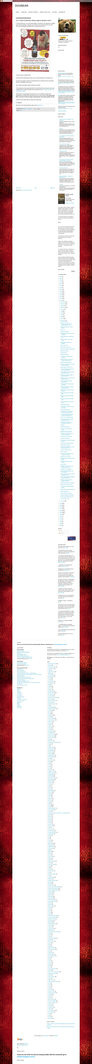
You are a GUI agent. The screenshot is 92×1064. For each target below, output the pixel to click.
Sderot (49, 934)
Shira (68, 553)
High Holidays (51, 790)
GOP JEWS (50, 776)
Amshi (49, 678)
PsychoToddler (61, 562)
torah (49, 983)
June (62, 313)
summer (50, 962)
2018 (61, 287)
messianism (50, 848)
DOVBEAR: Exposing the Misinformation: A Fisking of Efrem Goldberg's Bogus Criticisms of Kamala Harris (66, 92)
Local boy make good (65, 438)
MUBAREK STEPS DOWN (66, 431)
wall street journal (52, 992)
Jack (63, 597)
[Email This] (34, 108)
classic (49, 727)
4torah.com (40, 105)
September (63, 307)
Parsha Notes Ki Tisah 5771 (66, 367)
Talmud (49, 963)
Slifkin (18, 703)
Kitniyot (49, 821)
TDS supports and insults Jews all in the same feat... (67, 474)
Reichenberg (51, 920)
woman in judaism (52, 1000)
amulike (50, 679)
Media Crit (50, 843)
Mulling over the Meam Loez (23, 681)
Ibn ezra (50, 800)
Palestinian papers (52, 880)
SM (49, 959)
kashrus (50, 817)
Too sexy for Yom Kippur (64, 144)
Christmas (50, 726)
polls (49, 909)
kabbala (50, 814)
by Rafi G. (50, 715)
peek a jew (50, 898)
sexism (49, 942)
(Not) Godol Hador (52, 663)
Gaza (49, 768)
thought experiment (52, 973)
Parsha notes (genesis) (53, 889)
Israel (21, 110)
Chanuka (50, 721)
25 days (50, 665)
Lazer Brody (61, 592)
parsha (49, 883)
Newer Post (18, 187)
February (63, 320)
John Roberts (51, 809)
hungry (49, 796)
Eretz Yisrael (51, 752)
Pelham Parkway (51, 899)
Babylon (50, 689)
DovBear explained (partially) (23, 652)
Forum (49, 764)
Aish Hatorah (51, 676)
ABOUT (17, 12)
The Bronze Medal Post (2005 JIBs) (24, 657)
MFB (49, 849)
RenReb (72, 576)
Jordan (49, 811)
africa (49, 670)
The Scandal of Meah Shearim (66, 443)
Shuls (49, 957)
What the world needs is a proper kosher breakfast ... (67, 365)
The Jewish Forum (52, 968)
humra (49, 795)
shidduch (50, 952)
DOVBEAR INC (62, 12)
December (63, 302)
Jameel (49, 806)
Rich (59, 95)
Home (35, 187)
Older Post (52, 187)
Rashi (18, 690)
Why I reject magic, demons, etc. (24, 677)
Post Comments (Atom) (27, 190)
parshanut (50, 893)
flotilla (49, 761)
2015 (61, 293)
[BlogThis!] (35, 108)
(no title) (61, 128)
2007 (61, 508)
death (49, 739)
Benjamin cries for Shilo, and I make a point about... (66, 467)
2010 (61, 503)
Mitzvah (50, 857)
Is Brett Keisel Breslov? (65, 445)
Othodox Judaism (52, 874)
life (48, 838)
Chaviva (63, 617)
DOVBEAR (21, 5)
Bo (48, 705)
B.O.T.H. (50, 687)
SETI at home (51, 941)
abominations (51, 668)
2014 (61, 294)
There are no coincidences (54, 971)
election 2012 (51, 747)
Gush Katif (50, 782)
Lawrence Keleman (52, 832)
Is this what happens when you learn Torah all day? (67, 369)
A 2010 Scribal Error (63, 167)
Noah (49, 865)
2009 (61, 505)
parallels (50, 882)
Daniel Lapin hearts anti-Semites (67, 482)
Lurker (49, 840)
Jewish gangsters (52, 808)
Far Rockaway (51, 756)
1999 (61, 523)
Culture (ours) (51, 735)
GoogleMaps (51, 774)
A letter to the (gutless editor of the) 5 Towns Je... (67, 375)
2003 (61, 516)
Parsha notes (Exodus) (53, 888)
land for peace (51, 830)
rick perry (50, 925)
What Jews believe (64, 350)
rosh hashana (51, 928)
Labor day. (50, 829)
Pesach (49, 902)
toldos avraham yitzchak (53, 981)
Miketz (49, 853)
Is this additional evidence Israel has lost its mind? (67, 372)
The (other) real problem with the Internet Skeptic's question (66, 160)
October (62, 305)
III (30, 658)
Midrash (18, 689)
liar (49, 837)
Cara (69, 608)
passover (50, 894)
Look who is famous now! (65, 449)
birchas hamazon (52, 700)
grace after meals (52, 777)
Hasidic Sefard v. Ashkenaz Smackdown (25, 678)
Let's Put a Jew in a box (22, 685)
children (50, 724)
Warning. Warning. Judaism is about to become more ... (66, 360)
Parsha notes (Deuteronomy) (54, 886)
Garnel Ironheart (62, 73)
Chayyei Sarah (64, 566)
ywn (49, 1015)
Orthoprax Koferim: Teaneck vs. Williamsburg (26, 673)
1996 (61, 525)
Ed (48, 745)
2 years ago (63, 92)
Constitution (50, 732)
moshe (49, 859)
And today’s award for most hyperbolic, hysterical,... (66, 423)
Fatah (49, 758)
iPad (49, 803)
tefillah (49, 965)
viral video (50, 989)
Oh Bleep (62, 425)
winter (49, 997)
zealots (49, 1016)
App (49, 684)
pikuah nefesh (51, 906)
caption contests (51, 719)
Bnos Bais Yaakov (52, 703)
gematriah (50, 769)
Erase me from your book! (66, 436)
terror (49, 967)
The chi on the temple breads (66, 417)
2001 (61, 519)
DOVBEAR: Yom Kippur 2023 (63, 108)
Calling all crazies (63, 151)
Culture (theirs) (51, 737)
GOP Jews (19, 706)
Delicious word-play (64, 331)
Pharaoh (50, 904)
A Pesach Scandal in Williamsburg (67, 349)
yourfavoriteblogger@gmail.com (63, 654)
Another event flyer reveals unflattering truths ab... (66, 324)
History (49, 793)
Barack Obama (51, 692)
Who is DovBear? (20, 650)
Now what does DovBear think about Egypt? (66, 471)
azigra (49, 686)
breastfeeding (51, 707)
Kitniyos (50, 819)
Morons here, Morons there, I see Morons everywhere (28, 682)
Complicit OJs (51, 731)
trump (49, 984)
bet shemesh (51, 694)
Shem (49, 951)
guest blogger (51, 779)
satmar (49, 933)
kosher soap (50, 825)
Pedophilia (50, 896)
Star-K (49, 960)
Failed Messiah (51, 755)
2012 (61, 298)
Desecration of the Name (53, 742)
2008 (61, 507)
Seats (49, 936)
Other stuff (19, 707)
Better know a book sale (65, 347)
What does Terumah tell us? (66, 484)
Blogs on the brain (64, 321)
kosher (49, 822)
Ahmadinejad (51, 675)
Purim (49, 912)
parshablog (50, 891)
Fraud (49, 766)
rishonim (50, 926)
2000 (61, 521)
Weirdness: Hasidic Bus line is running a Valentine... (66, 434)
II (29, 658)
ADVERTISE (24, 12)
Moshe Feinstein (51, 861)
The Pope (19, 694)
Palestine (50, 878)
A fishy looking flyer (64, 491)
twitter (49, 987)
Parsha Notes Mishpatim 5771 (66, 496)
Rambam (19, 702)
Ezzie (59, 601)
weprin (49, 995)
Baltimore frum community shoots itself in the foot (67, 378)
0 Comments (29, 108)
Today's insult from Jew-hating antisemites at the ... (66, 420)
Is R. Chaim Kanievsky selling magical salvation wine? (66, 415)
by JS (49, 713)
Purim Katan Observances (66, 362)
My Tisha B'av (20, 669)
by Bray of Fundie (52, 708)
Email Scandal (51, 748)
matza (49, 841)
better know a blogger (53, 697)
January (62, 501)
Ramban (19, 691)
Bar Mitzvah (50, 691)
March (62, 318)
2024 (61, 278)
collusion (50, 729)
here (67, 650)
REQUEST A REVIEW (33, 12)
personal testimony (52, 901)
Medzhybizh (50, 845)
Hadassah (60, 621)
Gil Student (66, 570)
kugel (49, 827)
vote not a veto (51, 991)
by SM (49, 716)
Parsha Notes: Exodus (22, 663)
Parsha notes (51, 885)
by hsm (49, 711)
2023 (61, 280)
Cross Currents (20, 700)
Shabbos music (51, 947)
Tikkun (49, 975)
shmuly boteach (51, 955)
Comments (62, 533)
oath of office (51, 870)
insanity (49, 801)
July (62, 311)
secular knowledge (52, 938)
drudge (49, 743)
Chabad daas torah (64, 354)
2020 (61, 285)
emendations (51, 750)
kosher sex (50, 824)
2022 (61, 281)
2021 (61, 283)
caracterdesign (45, 1035)
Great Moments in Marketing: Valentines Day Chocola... (66, 412)
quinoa (49, 914)
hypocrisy (50, 798)
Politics (49, 907)
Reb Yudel (65, 547)
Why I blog (19, 653)
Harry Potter (19, 695)
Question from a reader (65, 456)
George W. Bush (20, 696)
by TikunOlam (51, 718)
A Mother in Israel (52, 666)
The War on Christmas (22, 699)
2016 (61, 291)
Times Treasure (51, 976)
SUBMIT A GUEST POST (45, 12)
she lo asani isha (51, 949)
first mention (50, 760)
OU (49, 875)
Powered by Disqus (62, 110)
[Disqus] (35, 131)
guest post (50, 780)
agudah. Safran (51, 671)
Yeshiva (50, 1008)
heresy (49, 788)
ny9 (49, 867)
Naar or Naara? (63, 451)
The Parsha (19, 693)
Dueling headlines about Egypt (66, 495)
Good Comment (51, 772)
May (62, 314)
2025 (61, 276)
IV (31, 658)
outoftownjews (51, 877)
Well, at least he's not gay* (66, 493)
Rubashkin (50, 930)
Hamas (49, 784)
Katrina (18, 704)
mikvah (49, 854)
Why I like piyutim (20, 670)
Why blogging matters (21, 654)
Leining (49, 835)
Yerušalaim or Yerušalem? (66, 469)
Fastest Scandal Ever (65, 426)
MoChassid (65, 627)
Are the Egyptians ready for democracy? (66, 381)
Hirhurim (50, 792)
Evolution (50, 753)
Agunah (50, 673)
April (62, 316)
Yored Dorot (19, 683)
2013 (61, 296)
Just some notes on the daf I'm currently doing (58, 812)
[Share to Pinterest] (39, 108)
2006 (61, 510)
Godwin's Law (51, 771)
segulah (50, 939)
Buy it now (27, 665)
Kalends (50, 816)
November (63, 303)
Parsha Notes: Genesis (22, 662)
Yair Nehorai (50, 1007)
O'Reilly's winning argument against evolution (66, 480)
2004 (61, 514)
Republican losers (52, 923)
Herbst (49, 787)
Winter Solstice (51, 999)
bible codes (50, 699)
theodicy (50, 970)
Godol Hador (61, 586)
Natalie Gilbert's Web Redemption (67, 489)
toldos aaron (51, 979)
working (50, 1005)
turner (49, 986)
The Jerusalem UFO (64, 498)
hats (49, 785)
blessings (50, 702)
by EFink (50, 710)
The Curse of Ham (21, 679)
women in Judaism (52, 1002)
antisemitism (51, 683)
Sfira (49, 944)
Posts (61, 530)
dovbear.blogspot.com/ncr (60, 644)
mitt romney (50, 856)
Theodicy (19, 698)
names (49, 862)
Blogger (56, 1035)
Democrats (50, 740)
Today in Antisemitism (65, 409)
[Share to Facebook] (38, 108)
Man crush (62, 329)
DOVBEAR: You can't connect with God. (64, 76)
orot (49, 872)
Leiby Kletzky (51, 833)
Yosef (49, 1013)
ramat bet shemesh (52, 917)
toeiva (49, 978)
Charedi (50, 723)
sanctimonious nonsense (53, 931)
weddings (50, 994)
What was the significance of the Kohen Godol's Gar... (67, 447)
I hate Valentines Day (65, 404)
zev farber (50, 1018)
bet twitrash (50, 695)
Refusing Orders (51, 918)
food (49, 763)
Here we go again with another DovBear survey (67, 387)
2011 (61, 300)
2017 (61, 289)
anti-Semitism (51, 681)
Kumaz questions (64, 345)
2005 (61, 512)
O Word (50, 869)
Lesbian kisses (63, 352)
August (62, 309)
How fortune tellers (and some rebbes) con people (66, 454)
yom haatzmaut (51, 1010)
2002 (61, 518)
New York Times (51, 864)
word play (50, 1003)
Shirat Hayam (51, 954)
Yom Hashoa (51, 1011)
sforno (49, 946)
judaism (26, 1043)
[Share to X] (37, 108)
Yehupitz (63, 631)
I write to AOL (63, 464)
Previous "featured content (22, 656)
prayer (49, 910)
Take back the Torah (21, 671)
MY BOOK (54, 12)
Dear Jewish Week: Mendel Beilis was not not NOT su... (67, 477)
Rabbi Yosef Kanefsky (53, 915)
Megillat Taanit (51, 846)
